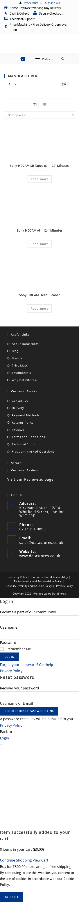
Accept (12, 897)
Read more (40, 179)
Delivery (18, 408)
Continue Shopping (16, 860)
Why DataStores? (25, 380)
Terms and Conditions (28, 437)
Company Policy (17, 577)
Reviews (18, 430)
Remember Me (18, 649)
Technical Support (25, 444)
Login (9, 657)
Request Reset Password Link (29, 711)
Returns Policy (23, 422)
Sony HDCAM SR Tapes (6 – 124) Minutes (39, 165)
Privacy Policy (64, 586)
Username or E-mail (16, 703)
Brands (17, 358)
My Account (31, 3)
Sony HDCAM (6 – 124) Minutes (40, 230)
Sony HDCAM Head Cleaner (39, 295)
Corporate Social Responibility (49, 577)
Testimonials (21, 373)
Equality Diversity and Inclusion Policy (29, 586)
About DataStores (25, 344)
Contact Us (20, 401)
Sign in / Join (52, 3)
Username (8, 627)
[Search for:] (62, 58)
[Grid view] (34, 104)
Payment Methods (26, 415)
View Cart (40, 860)
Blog (15, 351)
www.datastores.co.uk (39, 555)
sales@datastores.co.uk (41, 542)
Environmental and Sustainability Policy (37, 581)
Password (8, 642)
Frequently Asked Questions (33, 451)
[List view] (44, 104)
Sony (12, 84)
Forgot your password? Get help (26, 664)
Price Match (21, 365)
